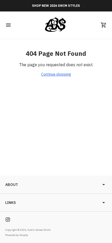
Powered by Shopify (16, 235)
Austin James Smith (39, 230)
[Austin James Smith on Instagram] (7, 219)
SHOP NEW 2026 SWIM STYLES (56, 6)
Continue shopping (56, 74)
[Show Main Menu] (8, 25)
